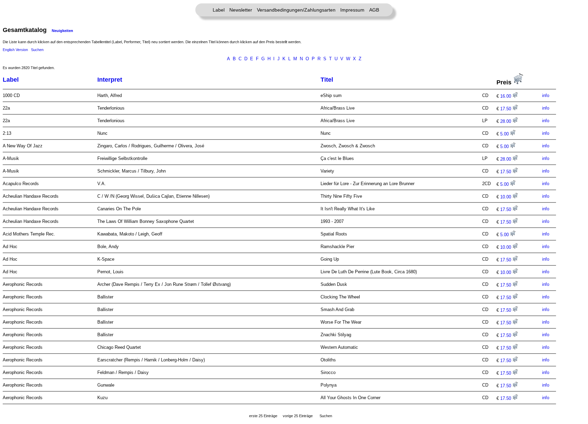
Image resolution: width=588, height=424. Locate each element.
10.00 (506, 196)
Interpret (109, 79)
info (545, 95)
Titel (327, 79)
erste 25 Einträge (263, 416)
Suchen (37, 50)
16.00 (506, 96)
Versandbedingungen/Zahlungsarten (296, 10)
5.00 (505, 133)
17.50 (506, 108)
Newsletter (240, 10)
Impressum (352, 10)
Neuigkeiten (62, 31)
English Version (15, 50)
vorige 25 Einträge (298, 416)
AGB (374, 10)
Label (219, 10)
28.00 (506, 121)
